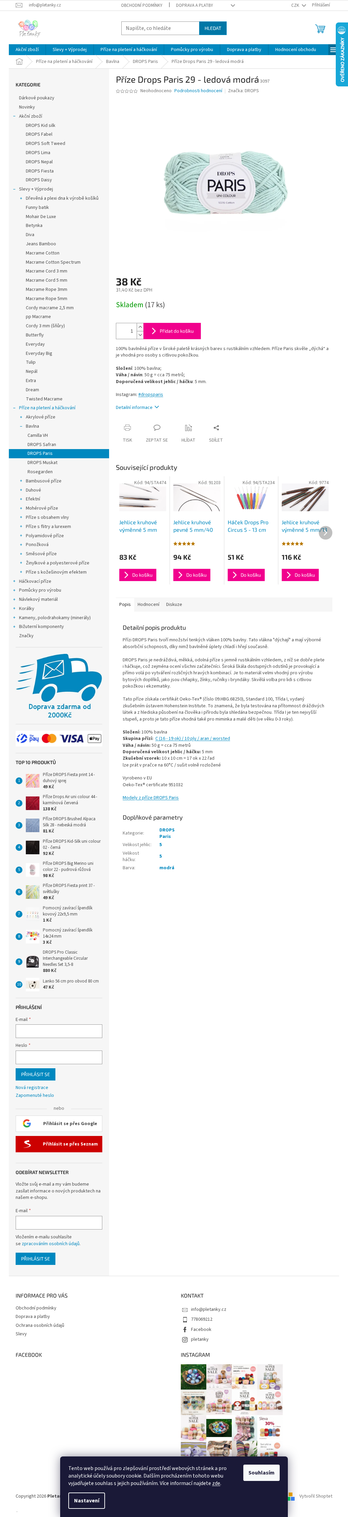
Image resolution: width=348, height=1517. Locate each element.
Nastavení (86, 1500)
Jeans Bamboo (41, 244)
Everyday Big (39, 353)
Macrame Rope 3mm (46, 289)
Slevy (21, 1334)
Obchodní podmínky (141, 5)
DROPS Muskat (42, 462)
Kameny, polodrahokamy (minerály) (55, 617)
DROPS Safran (42, 444)
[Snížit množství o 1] (140, 335)
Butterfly (35, 335)
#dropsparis (150, 394)
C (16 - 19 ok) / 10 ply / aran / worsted (192, 738)
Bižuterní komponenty (41, 626)
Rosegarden (40, 471)
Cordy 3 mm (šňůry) (45, 326)
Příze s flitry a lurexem (48, 526)
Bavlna (32, 426)
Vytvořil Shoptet (315, 1496)
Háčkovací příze (35, 581)
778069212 (201, 1319)
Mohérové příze (42, 508)
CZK (295, 5)
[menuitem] (27, 49)
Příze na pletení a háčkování (47, 408)
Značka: (243, 90)
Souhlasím (261, 1473)
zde (216, 1483)
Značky (26, 635)
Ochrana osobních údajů (40, 1325)
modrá (166, 867)
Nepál (31, 371)
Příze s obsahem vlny (47, 517)
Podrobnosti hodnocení (198, 91)
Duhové (33, 490)
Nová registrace (32, 1088)
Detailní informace (134, 407)
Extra (31, 380)
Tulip (31, 362)
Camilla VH (38, 435)
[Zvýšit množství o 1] (140, 327)
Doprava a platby (194, 5)
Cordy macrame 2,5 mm (50, 307)
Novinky (27, 107)
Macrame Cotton (42, 253)
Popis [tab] (125, 604)
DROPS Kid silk (40, 125)
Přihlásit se (35, 1074)
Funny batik (37, 207)
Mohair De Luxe (41, 216)
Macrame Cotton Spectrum (53, 262)
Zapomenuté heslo (35, 1095)
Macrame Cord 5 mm (46, 280)
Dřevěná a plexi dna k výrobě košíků (62, 198)
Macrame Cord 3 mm (46, 271)
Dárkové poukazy (36, 98)
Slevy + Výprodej (36, 189)
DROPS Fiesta (40, 171)
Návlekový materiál (38, 599)
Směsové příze (41, 553)
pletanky (200, 1339)
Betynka (34, 225)
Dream (32, 389)
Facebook (201, 1329)
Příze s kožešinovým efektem (56, 572)
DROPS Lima (38, 152)
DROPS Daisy (39, 180)
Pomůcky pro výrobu (40, 590)
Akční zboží (30, 116)
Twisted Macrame (44, 399)
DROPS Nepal (39, 162)
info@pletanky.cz (208, 1309)
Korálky (26, 608)
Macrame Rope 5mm (46, 298)
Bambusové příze (44, 481)
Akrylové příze (40, 417)
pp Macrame (38, 316)
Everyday (35, 344)
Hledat (213, 28)
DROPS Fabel (39, 134)
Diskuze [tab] (174, 604)
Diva (30, 234)
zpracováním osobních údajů (51, 1243)
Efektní (33, 499)
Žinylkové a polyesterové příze (57, 563)
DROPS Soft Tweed (45, 143)
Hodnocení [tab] (148, 604)
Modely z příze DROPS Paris (151, 797)
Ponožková (37, 544)
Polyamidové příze (45, 535)
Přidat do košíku (177, 331)
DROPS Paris (40, 453)
